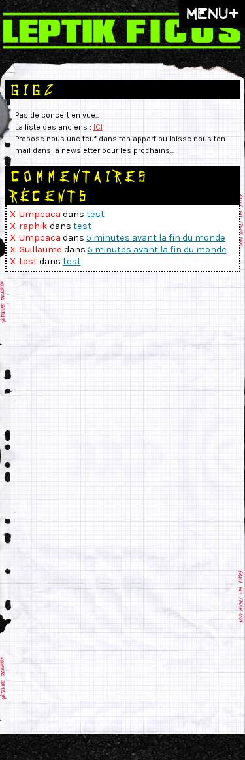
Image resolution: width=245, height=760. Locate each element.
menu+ (212, 13)
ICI (98, 126)
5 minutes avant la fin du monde (155, 237)
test (95, 214)
